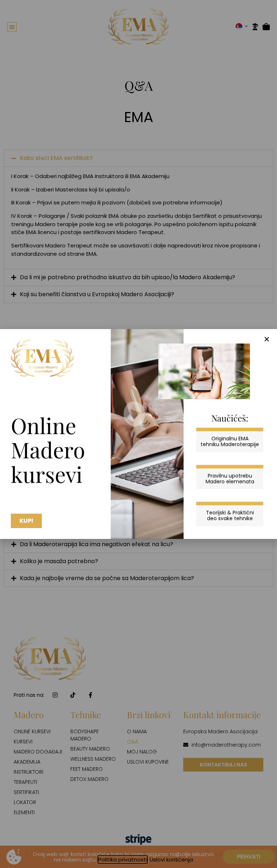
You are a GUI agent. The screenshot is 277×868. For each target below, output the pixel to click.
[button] (267, 339)
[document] (138, 434)
